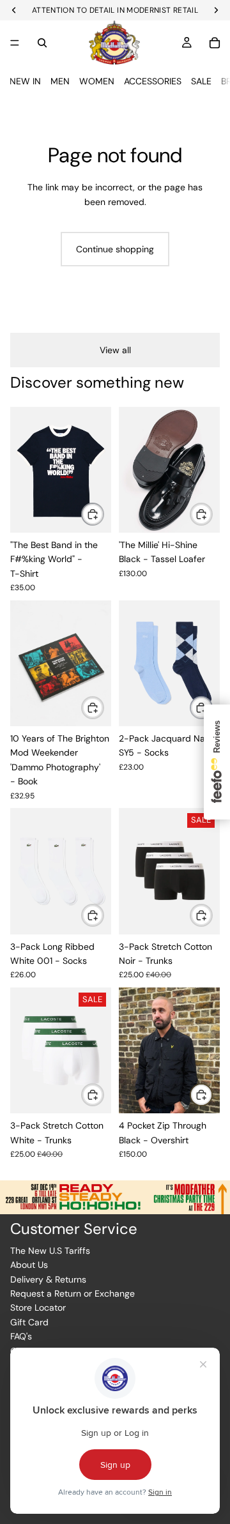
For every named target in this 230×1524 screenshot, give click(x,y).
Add (103, 707)
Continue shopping (115, 249)
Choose (103, 514)
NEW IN (25, 81)
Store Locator (38, 1307)
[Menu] (14, 42)
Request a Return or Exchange (72, 1293)
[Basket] (215, 43)
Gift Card (29, 1322)
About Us (29, 1264)
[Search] (42, 43)
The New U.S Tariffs (50, 1250)
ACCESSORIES (152, 81)
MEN (60, 81)
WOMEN (96, 81)
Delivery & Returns (48, 1279)
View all (115, 350)
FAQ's (21, 1336)
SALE (201, 81)
